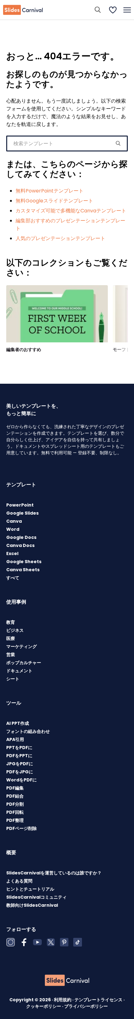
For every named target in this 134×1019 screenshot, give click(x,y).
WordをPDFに (21, 780)
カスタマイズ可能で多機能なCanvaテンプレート (71, 210)
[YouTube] (37, 942)
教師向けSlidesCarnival (32, 905)
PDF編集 (15, 788)
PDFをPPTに (19, 756)
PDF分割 (15, 804)
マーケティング (21, 646)
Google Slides (22, 513)
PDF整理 (15, 820)
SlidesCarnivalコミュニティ (36, 897)
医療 (10, 638)
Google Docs (21, 537)
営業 (10, 654)
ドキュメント (19, 671)
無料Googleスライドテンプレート (54, 200)
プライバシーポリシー (86, 1006)
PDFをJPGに (19, 772)
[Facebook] (24, 942)
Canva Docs (20, 545)
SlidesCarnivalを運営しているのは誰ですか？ (54, 873)
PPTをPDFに (19, 747)
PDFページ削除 (21, 828)
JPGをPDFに (19, 764)
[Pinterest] (64, 942)
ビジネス (15, 630)
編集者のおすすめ (23, 349)
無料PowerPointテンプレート (50, 190)
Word (12, 529)
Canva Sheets (23, 570)
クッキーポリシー (44, 1006)
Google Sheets (23, 561)
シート (12, 679)
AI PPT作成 (17, 723)
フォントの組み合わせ (28, 731)
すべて (12, 578)
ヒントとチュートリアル (30, 889)
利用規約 (63, 1000)
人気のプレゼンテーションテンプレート (60, 238)
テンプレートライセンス (98, 1000)
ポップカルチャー (23, 663)
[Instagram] (10, 942)
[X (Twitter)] (50, 942)
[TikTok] (77, 942)
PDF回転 (15, 812)
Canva (14, 521)
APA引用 (15, 739)
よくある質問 (19, 881)
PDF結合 (15, 796)
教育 (10, 622)
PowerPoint (20, 505)
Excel (12, 553)
